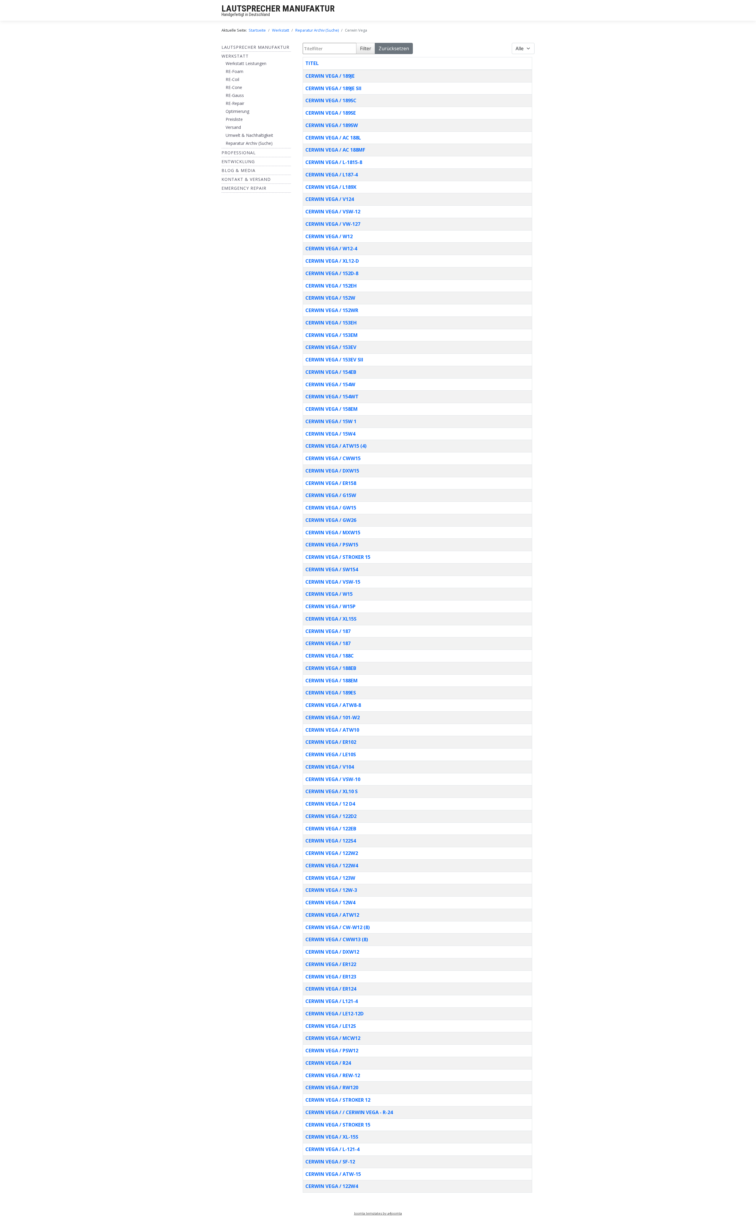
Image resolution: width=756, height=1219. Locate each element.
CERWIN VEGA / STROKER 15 (337, 556)
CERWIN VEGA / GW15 (330, 507)
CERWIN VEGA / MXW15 (332, 532)
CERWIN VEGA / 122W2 (331, 853)
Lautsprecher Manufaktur (255, 47)
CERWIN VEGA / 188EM (331, 680)
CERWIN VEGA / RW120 (331, 1087)
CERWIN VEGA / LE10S (330, 754)
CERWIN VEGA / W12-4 (331, 248)
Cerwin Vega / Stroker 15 (337, 1124)
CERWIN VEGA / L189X (330, 187)
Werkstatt (235, 56)
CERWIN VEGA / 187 (328, 631)
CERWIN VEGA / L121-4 (331, 1001)
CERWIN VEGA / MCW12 (332, 1038)
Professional (238, 152)
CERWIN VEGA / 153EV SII (334, 359)
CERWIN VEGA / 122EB (330, 828)
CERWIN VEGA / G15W (330, 495)
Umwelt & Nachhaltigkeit (249, 135)
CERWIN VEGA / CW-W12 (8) (337, 927)
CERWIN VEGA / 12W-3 (331, 890)
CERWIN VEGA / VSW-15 (332, 581)
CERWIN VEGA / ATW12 (332, 914)
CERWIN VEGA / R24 (328, 1062)
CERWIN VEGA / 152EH (331, 285)
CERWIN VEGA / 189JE (330, 75)
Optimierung (237, 111)
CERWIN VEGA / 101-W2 (332, 717)
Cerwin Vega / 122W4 (331, 1186)
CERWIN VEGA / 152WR (331, 310)
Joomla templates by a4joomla (378, 1213)
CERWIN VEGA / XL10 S (331, 791)
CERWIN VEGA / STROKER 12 (337, 1099)
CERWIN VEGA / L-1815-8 (333, 162)
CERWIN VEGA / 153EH (331, 322)
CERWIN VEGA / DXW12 (332, 951)
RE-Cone (234, 87)
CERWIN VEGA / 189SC (330, 100)
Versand (233, 127)
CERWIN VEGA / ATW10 (332, 729)
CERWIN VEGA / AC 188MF (335, 149)
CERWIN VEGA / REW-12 (332, 1075)
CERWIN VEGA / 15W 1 (330, 421)
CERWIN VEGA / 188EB (330, 668)
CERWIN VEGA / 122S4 (330, 840)
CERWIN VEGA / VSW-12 (332, 211)
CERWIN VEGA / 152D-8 (331, 273)
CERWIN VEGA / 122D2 (330, 816)
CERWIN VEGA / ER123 (330, 976)
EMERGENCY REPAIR (243, 188)
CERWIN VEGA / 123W (330, 877)
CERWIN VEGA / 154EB (330, 372)
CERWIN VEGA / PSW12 (331, 1050)
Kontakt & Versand (246, 179)
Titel (312, 63)
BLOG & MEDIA (238, 170)
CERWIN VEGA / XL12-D (332, 260)
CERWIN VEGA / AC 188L (333, 137)
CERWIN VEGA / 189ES (330, 692)
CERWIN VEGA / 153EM (331, 335)
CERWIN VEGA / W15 (329, 593)
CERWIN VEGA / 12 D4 (330, 803)
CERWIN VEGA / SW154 (331, 569)
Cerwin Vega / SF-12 (330, 1161)
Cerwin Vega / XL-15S (331, 1136)
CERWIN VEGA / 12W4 (330, 902)
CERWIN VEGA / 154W (330, 384)
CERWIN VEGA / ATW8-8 (333, 705)
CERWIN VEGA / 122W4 (331, 865)
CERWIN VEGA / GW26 (330, 520)
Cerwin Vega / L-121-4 (332, 1149)
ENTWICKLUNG (238, 161)
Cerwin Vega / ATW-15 (333, 1174)
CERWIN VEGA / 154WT (332, 396)
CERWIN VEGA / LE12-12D (334, 1013)
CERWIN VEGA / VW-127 (332, 223)
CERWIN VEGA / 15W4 (330, 433)
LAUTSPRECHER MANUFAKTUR (278, 8)
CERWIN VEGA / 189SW (331, 125)
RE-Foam (234, 71)
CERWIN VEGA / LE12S (330, 1025)
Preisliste (234, 119)
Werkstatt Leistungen (246, 63)
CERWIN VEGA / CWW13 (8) (336, 939)
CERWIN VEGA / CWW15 (333, 458)
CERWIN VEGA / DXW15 (332, 470)
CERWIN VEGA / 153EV (330, 347)
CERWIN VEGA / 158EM (331, 408)
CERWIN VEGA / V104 (329, 766)
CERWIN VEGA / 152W (330, 297)
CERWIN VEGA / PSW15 (331, 544)
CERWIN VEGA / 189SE (330, 112)
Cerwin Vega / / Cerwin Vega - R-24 (349, 1112)
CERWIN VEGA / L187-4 (331, 174)
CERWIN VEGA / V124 (329, 199)
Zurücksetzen (394, 48)
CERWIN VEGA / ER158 (330, 483)
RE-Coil (232, 79)
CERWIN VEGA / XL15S (330, 618)
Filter (365, 48)
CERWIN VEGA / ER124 (330, 988)
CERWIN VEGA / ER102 (330, 741)
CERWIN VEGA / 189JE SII (333, 88)
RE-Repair (235, 103)
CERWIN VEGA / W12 (329, 236)
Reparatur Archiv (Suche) (249, 143)
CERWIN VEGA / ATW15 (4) (335, 445)
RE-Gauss (235, 95)
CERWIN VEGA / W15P (330, 606)
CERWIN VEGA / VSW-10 (332, 779)
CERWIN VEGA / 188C (329, 655)
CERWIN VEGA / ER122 (330, 964)
